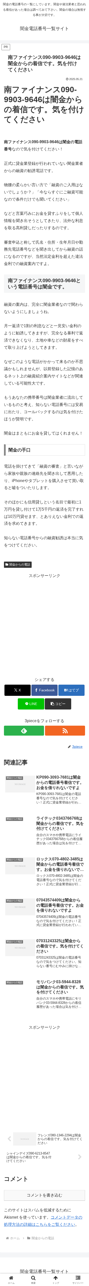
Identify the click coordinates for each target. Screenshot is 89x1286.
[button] (58, 704)
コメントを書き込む (44, 1195)
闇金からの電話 (19, 564)
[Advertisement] (44, 624)
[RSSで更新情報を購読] (65, 731)
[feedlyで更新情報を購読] (24, 731)
